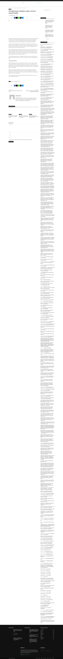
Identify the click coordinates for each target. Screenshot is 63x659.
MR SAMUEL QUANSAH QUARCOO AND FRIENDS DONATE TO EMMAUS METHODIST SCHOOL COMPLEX (47, 345)
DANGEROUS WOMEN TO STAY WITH (48, 563)
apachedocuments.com (43, 530)
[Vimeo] (52, 0)
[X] (51, 0)
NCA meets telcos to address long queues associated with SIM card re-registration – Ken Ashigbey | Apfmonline (47, 456)
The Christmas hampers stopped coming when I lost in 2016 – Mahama (47, 208)
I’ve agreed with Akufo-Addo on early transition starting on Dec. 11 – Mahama (47, 235)
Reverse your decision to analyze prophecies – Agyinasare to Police (47, 436)
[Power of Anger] (11, 635)
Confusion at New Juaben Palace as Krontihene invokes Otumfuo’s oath (47, 419)
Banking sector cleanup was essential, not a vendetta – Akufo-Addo (47, 102)
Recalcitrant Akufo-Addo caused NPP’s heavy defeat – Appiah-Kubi (46, 220)
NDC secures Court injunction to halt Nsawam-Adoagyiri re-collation (47, 224)
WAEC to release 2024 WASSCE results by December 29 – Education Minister (47, 113)
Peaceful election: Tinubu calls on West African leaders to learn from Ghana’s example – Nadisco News (47, 179)
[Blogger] (41, 650)
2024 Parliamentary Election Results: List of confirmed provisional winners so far (46, 246)
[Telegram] (23, 18)
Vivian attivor (42, 460)
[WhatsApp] (19, 18)
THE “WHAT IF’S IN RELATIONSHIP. (47, 611)
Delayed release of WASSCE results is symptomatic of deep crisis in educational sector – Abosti (47, 123)
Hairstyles (41, 580)
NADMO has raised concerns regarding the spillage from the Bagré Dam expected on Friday (33, 116)
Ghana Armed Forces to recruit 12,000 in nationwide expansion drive (17, 630)
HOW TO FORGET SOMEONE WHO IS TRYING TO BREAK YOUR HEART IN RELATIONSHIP (47, 614)
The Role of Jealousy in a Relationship (48, 299)
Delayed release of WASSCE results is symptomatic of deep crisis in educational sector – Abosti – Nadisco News (47, 121)
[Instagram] (50, 0)
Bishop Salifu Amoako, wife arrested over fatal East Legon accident (47, 262)
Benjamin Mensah (12, 15)
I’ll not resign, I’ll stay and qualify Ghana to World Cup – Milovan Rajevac (46, 415)
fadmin (41, 269)
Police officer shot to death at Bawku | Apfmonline (47, 397)
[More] (25, 18)
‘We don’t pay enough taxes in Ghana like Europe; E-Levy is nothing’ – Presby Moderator (47, 377)
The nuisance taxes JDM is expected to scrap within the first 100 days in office (47, 239)
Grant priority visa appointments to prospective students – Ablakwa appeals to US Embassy (47, 515)
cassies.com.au (42, 503)
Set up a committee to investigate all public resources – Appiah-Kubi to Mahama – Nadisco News (46, 211)
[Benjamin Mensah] (9, 15)
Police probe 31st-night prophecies (45, 446)
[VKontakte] (50, 650)
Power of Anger (48, 590)
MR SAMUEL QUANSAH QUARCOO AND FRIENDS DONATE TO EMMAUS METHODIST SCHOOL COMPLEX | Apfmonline (46, 343)
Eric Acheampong (42, 573)
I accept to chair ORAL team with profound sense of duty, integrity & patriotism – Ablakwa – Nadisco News (47, 164)
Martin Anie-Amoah (43, 598)
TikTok (19, 81)
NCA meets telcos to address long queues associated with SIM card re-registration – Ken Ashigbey (47, 458)
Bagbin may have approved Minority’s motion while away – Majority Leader (47, 473)
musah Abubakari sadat (43, 524)
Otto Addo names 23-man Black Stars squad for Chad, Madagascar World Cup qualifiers (33, 635)
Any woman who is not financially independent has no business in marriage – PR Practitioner (46, 380)
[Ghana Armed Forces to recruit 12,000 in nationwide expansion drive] (11, 630)
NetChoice (12, 81)
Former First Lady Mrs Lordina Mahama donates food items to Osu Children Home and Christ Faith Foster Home (46, 466)
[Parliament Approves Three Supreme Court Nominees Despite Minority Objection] (13, 111)
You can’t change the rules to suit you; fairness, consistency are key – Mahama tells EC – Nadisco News (46, 149)
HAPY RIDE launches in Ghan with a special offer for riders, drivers (46, 477)
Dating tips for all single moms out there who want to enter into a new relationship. (47, 504)
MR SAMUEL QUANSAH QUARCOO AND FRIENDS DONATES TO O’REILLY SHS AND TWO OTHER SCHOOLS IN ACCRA (47, 525)
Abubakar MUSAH (42, 66)
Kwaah (41, 61)
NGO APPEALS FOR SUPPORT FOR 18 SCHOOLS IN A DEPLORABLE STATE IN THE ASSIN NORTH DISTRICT (47, 428)
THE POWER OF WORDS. (49, 599)
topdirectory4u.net (43, 511)
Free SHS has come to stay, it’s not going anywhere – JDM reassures (47, 195)
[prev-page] (9, 119)
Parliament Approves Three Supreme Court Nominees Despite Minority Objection (13, 116)
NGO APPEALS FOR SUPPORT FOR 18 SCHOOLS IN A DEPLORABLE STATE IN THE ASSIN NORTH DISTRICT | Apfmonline (47, 426)
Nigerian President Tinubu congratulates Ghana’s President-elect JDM (47, 251)
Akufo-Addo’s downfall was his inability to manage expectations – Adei (46, 138)
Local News (10, 114)
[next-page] (10, 119)
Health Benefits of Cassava (47, 279)
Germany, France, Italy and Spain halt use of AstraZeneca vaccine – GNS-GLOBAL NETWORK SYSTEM (46, 565)
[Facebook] (49, 0)
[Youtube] (53, 0)
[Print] (21, 18)
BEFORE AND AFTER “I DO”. (47, 549)
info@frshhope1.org (26, 654)
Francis (41, 259)
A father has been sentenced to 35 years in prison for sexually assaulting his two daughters (23, 116)
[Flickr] (45, 650)
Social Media (15, 81)
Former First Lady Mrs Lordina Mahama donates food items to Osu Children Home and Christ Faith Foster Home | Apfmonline (47, 464)
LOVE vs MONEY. (47, 570)
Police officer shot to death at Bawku (46, 398)
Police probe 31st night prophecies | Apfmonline (46, 445)
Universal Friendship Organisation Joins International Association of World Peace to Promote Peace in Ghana (47, 89)
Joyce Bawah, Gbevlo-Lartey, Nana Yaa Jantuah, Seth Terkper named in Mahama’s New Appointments (47, 95)
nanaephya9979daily (43, 267)
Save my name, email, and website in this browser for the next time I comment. (21, 139)
